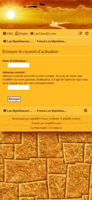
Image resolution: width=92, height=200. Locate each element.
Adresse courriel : (14, 72)
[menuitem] (8, 34)
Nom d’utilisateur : (15, 60)
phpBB (34, 118)
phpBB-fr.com (53, 123)
